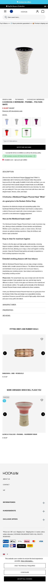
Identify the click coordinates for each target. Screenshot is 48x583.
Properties (8, 310)
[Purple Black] (36, 121)
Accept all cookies (24, 579)
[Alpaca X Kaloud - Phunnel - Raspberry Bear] (24, 414)
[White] (26, 132)
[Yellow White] (16, 132)
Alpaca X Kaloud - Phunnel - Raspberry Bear (19, 434)
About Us (6, 479)
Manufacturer (9, 305)
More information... (27, 561)
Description (8, 172)
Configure (25, 572)
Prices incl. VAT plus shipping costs (12, 111)
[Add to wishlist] (41, 338)
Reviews (6, 316)
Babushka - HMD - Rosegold (13, 373)
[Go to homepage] (24, 12)
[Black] (16, 121)
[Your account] (37, 11)
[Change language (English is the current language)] (47, 6)
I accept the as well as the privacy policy (23, 153)
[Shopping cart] (43, 11)
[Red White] (6, 132)
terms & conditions (18, 153)
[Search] (5, 17)
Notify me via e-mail (24, 147)
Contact (6, 484)
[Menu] (5, 11)
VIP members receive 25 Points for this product (18, 156)
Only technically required (25, 565)
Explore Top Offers (25, 2)
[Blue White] (6, 121)
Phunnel (27, 177)
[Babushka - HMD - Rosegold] (24, 353)
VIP (4, 490)
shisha (23, 213)
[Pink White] (26, 121)
